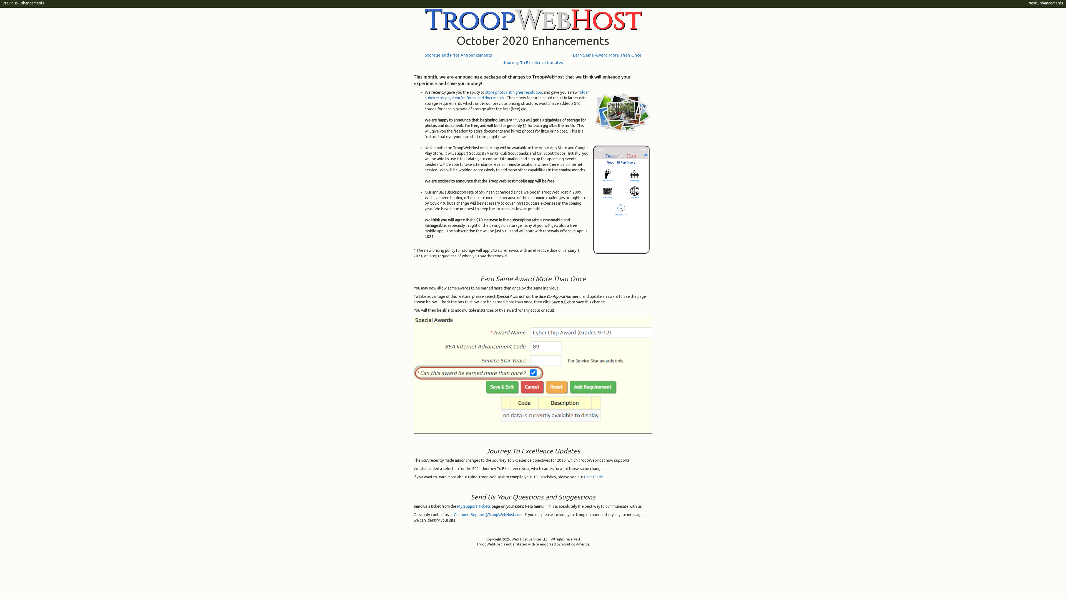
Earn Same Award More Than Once (607, 55)
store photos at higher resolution (513, 92)
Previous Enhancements (23, 3)
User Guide (593, 477)
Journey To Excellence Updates (533, 62)
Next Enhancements (1046, 3)
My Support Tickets (474, 506)
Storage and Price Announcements (458, 55)
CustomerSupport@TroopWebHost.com (488, 514)
